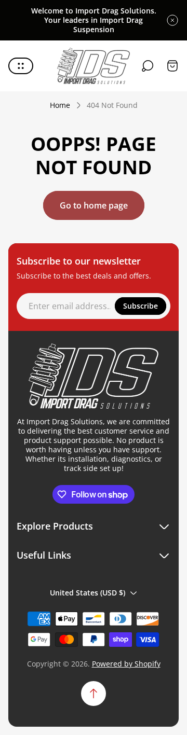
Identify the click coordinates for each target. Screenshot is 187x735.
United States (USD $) (87, 593)
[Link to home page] (93, 376)
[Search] (147, 65)
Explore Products (55, 526)
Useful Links (44, 555)
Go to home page (94, 205)
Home (60, 105)
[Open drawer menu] (20, 66)
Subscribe (140, 306)
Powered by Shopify (126, 664)
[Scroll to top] (93, 693)
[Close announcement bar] (172, 20)
